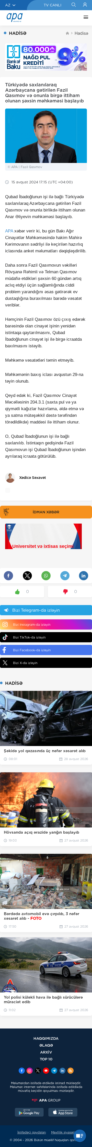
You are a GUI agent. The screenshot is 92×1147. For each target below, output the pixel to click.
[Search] (73, 5)
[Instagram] (30, 1071)
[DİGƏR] (84, 18)
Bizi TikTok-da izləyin (29, 637)
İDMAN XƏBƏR (46, 512)
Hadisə (81, 33)
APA (9, 231)
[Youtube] (46, 1071)
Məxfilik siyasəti (63, 1132)
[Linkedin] (62, 1071)
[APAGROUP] (46, 1100)
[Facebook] (22, 1071)
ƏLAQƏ (46, 1045)
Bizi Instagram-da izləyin (31, 624)
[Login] (85, 5)
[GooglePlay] (29, 1113)
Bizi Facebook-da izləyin (32, 650)
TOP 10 (46, 1059)
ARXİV (46, 1052)
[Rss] (70, 1071)
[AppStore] (62, 1113)
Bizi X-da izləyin (25, 663)
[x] (38, 1071)
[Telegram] (54, 1071)
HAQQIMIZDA (46, 1038)
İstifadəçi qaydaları (31, 1132)
